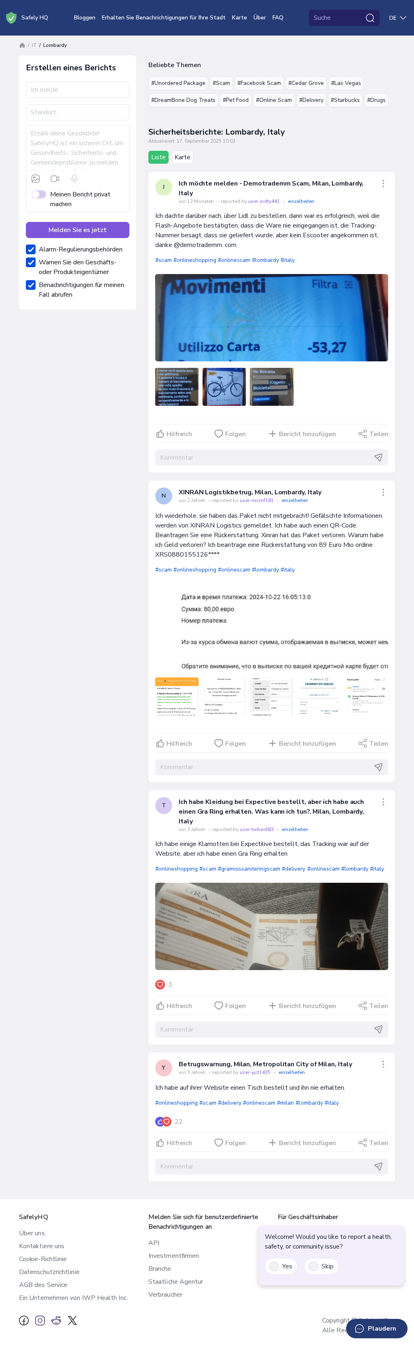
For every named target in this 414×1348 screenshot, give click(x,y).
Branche (159, 1268)
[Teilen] (383, 183)
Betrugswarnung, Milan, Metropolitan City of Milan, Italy (265, 1064)
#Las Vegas (346, 83)
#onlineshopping (194, 260)
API (153, 1242)
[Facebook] (24, 1320)
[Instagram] (40, 1320)
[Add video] (55, 179)
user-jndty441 (264, 201)
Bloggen (84, 17)
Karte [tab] (182, 157)
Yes (287, 1266)
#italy (288, 260)
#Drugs (376, 100)
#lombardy (265, 260)
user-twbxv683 (257, 829)
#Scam (221, 83)
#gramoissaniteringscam (249, 869)
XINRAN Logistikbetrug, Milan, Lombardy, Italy (250, 492)
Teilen (378, 434)
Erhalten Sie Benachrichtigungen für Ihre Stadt (164, 17)
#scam (163, 260)
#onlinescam (234, 260)
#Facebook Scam (259, 83)
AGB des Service (43, 1284)
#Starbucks (345, 100)
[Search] (370, 18)
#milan (285, 1103)
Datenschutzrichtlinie (49, 1272)
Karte (239, 17)
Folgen (235, 434)
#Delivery (311, 100)
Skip (327, 1266)
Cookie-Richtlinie (43, 1259)
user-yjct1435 (256, 1072)
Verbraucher (165, 1294)
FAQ (277, 17)
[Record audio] (74, 179)
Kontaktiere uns (41, 1246)
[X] (72, 1320)
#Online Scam (274, 100)
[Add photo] (35, 179)
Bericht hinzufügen (307, 434)
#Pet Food (236, 100)
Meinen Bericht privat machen (80, 199)
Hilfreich (179, 434)
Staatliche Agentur (175, 1281)
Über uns (32, 1233)
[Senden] (378, 457)
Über (259, 17)
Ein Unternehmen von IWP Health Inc (73, 1297)
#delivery (293, 869)
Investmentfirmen (173, 1255)
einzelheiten (301, 201)
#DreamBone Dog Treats (183, 100)
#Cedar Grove (306, 83)
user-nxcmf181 (257, 500)
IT (34, 45)
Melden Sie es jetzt (78, 230)
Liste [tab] (158, 157)
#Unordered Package (178, 83)
